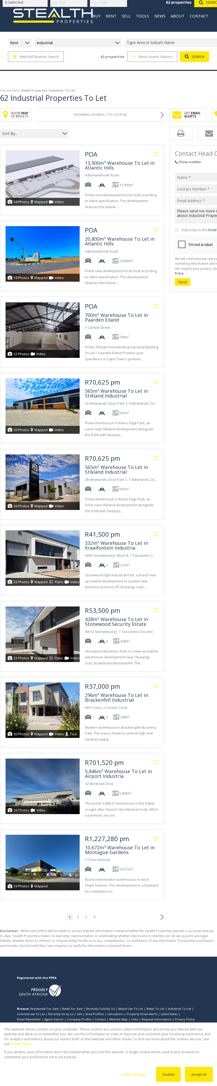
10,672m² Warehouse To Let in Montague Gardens (120, 850)
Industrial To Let (179, 1009)
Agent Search (54, 1019)
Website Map (118, 1019)
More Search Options (156, 56)
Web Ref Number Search (39, 56)
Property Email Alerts (142, 1014)
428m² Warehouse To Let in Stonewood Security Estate (116, 621)
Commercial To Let (31, 1014)
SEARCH (198, 56)
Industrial (56, 90)
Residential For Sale (44, 1009)
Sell (79, 1014)
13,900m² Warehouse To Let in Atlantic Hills (120, 165)
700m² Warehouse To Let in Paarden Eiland (116, 317)
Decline (168, 1074)
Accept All (198, 1074)
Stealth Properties (34, 90)
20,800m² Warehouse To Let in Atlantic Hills (120, 241)
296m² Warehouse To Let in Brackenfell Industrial (116, 697)
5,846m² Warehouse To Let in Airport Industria (118, 773)
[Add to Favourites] (156, 154)
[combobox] (31, 133)
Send (182, 282)
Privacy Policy (185, 1019)
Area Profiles (94, 1014)
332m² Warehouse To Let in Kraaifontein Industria (116, 545)
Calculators (115, 1014)
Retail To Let (155, 1009)
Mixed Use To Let (130, 1009)
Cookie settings (133, 1074)
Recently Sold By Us (100, 1009)
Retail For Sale (72, 1009)
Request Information (156, 1019)
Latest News (169, 1014)
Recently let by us (60, 1014)
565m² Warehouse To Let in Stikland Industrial (116, 393)
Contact (100, 1019)
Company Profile (79, 1019)
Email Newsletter (29, 1019)
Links (134, 1019)
